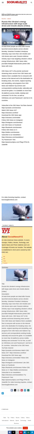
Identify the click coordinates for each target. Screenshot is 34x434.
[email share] (18, 390)
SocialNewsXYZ (15, 237)
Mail (4, 256)
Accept (25, 428)
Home (3, 13)
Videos (9, 18)
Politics (9, 13)
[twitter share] (15, 390)
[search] (31, 2)
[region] (17, 8)
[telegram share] (3, 393)
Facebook (5, 263)
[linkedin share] (25, 390)
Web (4, 258)
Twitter (4, 260)
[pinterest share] (22, 390)
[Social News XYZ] (17, 2)
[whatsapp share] (28, 390)
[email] (17, 432)
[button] (17, 212)
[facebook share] (12, 390)
